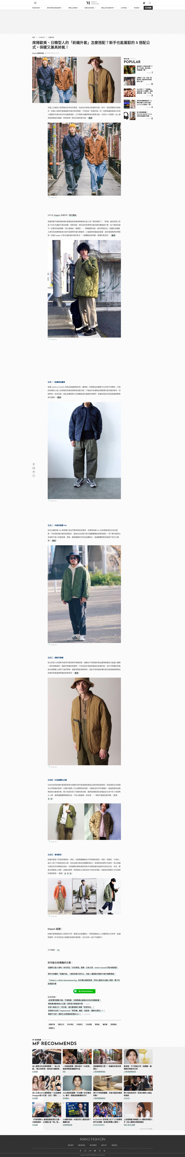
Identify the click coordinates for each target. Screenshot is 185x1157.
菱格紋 (97, 1024)
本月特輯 (148, 8)
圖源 (90, 118)
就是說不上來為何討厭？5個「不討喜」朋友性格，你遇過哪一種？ (144, 68)
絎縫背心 (52, 1028)
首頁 (33, 37)
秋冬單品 (70, 1024)
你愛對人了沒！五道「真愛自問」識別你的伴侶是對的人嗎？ (144, 79)
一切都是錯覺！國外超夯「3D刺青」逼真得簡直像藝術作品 (77, 1067)
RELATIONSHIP (107, 8)
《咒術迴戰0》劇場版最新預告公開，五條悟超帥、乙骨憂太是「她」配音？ (46, 1121)
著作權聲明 (93, 1145)
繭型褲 (105, 1024)
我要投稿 (114, 1145)
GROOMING (89, 8)
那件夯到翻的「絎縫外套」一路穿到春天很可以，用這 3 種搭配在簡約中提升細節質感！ (82, 974)
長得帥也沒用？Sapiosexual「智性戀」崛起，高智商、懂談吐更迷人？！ (76, 1011)
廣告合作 (104, 1145)
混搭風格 (113, 1024)
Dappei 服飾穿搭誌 (38, 53)
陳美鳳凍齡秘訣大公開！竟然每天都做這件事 (65, 1004)
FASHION (36, 8)
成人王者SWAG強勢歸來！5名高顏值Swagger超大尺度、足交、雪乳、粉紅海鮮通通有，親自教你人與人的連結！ (46, 1094)
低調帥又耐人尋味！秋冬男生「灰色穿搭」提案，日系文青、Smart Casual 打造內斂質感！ (83, 968)
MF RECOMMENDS (54, 1044)
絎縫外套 (51, 37)
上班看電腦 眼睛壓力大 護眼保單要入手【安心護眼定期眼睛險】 (138, 1121)
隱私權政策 (81, 1145)
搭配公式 (61, 1024)
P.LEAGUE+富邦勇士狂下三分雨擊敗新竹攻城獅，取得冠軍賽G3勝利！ (107, 1121)
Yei (58, 950)
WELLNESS (72, 8)
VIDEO (136, 8)
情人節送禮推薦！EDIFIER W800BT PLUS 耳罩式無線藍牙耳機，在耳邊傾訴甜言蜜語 (144, 114)
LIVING (124, 8)
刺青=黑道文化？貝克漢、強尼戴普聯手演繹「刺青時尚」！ (71, 1007)
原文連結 (72, 215)
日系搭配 (89, 1024)
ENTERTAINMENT (54, 8)
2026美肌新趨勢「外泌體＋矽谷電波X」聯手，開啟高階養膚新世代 (77, 1094)
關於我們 (70, 1145)
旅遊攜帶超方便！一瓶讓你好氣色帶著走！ (107, 1067)
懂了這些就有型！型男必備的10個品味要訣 (138, 1094)
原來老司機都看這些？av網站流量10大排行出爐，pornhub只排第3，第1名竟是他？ (144, 103)
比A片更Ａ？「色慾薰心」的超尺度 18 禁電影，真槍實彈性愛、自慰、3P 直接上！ (145, 91)
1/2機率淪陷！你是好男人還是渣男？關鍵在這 (77, 1121)
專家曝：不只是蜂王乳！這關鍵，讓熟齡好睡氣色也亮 (138, 1067)
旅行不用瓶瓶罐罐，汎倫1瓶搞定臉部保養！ (107, 1094)
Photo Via (54, 197)
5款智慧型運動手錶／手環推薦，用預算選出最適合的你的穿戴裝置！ (74, 1000)
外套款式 (80, 1024)
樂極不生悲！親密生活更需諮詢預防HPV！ (64, 1014)
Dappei (57, 215)
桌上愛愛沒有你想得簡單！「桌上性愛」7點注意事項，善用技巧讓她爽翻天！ (46, 1067)
